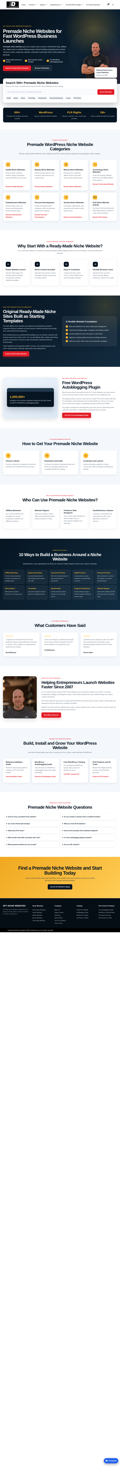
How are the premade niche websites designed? (81, 831)
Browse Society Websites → (74, 217)
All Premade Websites (38, 910)
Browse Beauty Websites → (44, 186)
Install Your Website (82, 910)
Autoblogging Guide (82, 912)
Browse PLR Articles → (101, 217)
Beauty (16, 98)
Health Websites (37, 912)
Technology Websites (38, 920)
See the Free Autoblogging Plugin (77, 415)
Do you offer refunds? (72, 844)
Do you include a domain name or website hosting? (82, 817)
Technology (31, 98)
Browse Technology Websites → (103, 185)
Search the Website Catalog (60, 887)
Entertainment (42, 98)
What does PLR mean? (16, 831)
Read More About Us (51, 715)
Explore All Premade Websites (16, 354)
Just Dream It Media (82, 918)
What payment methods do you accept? (22, 844)
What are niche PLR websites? (75, 824)
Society (68, 98)
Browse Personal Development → (41, 216)
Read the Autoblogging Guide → (45, 778)
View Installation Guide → (15, 776)
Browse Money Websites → (73, 186)
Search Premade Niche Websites (17, 68)
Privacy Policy (58, 923)
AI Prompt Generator (105, 915)
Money (23, 98)
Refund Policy (58, 918)
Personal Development (56, 98)
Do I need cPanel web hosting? (19, 824)
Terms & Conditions (60, 920)
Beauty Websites (37, 915)
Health (9, 98)
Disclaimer (57, 915)
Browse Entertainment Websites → (14, 216)
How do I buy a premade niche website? (22, 817)
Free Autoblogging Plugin (106, 910)
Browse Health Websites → (15, 186)
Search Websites (106, 92)
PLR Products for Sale (105, 918)
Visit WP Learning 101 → (72, 774)
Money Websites (37, 918)
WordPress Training (82, 915)
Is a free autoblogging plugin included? (78, 837)
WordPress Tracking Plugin (107, 912)
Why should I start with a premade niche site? (24, 837)
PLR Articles (77, 98)
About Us (57, 910)
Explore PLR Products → (101, 776)
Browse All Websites (42, 68)
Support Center (59, 912)
